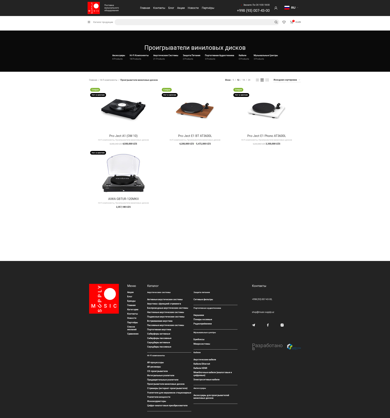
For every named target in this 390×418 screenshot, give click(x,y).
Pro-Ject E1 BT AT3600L (195, 136)
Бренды (131, 301)
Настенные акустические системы (165, 312)
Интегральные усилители (160, 375)
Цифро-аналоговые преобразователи (167, 405)
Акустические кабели (204, 359)
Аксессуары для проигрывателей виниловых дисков (211, 396)
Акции (130, 292)
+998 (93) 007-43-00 (253, 10)
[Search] (197, 22)
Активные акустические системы (165, 299)
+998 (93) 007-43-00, (262, 299)
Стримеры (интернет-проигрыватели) (167, 388)
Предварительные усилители (162, 379)
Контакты (132, 314)
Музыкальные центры (204, 332)
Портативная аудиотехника (207, 308)
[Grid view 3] (262, 80)
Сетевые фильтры (203, 299)
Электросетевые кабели (206, 379)
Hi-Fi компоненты (109, 80)
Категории (132, 309)
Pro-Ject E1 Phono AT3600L (266, 136)
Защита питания (201, 292)
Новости (131, 318)
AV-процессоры (155, 362)
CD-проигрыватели (157, 371)
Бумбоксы (198, 339)
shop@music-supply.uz (263, 312)
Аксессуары (199, 388)
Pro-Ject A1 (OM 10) (123, 136)
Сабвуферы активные (158, 334)
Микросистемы (201, 344)
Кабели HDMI (200, 368)
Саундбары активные (158, 342)
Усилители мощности (158, 397)
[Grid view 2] (257, 80)
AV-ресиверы (154, 367)
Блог (129, 296)
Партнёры (132, 322)
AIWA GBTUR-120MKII (123, 199)
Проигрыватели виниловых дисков (132, 140)
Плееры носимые (202, 319)
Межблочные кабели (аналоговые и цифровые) (212, 373)
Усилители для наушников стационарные (169, 392)
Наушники (198, 315)
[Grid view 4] (267, 80)
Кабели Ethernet (201, 364)
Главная (93, 80)
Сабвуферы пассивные (159, 338)
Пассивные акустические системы (165, 325)
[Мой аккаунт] (276, 8)
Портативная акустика (159, 329)
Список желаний (131, 328)
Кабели (197, 352)
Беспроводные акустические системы (167, 308)
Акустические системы (159, 292)
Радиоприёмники (202, 323)
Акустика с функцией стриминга (164, 303)
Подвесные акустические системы (165, 316)
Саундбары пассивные (159, 347)
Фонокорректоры (156, 401)
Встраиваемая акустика (159, 321)
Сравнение (132, 334)
